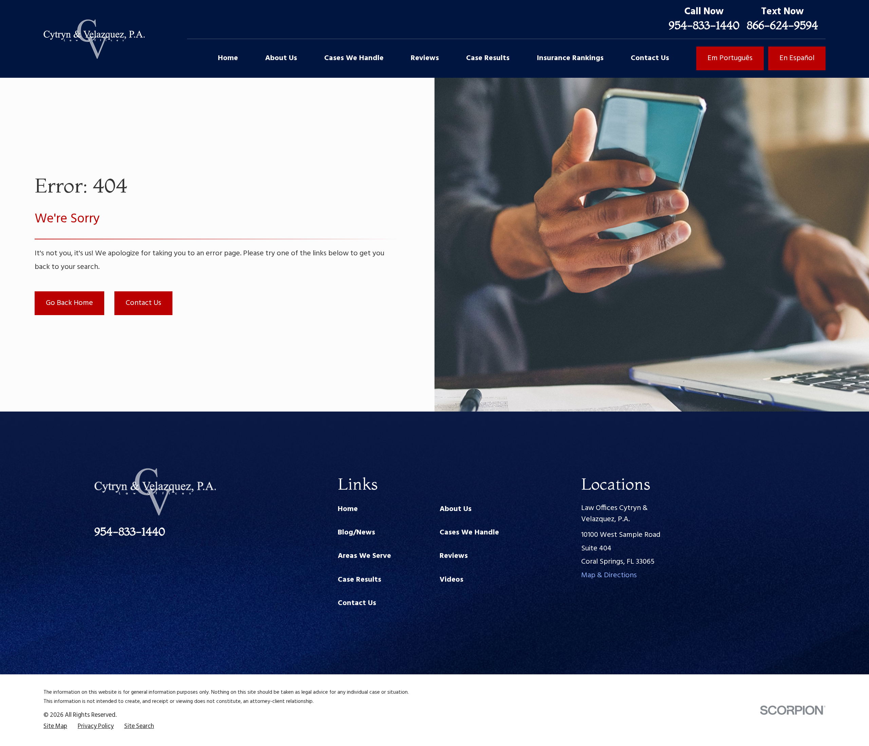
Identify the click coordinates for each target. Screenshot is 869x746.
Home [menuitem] (228, 58)
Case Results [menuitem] (488, 58)
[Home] (94, 39)
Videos (451, 580)
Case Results (359, 580)
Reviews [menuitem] (425, 58)
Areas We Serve (364, 556)
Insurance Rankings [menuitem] (570, 58)
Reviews (454, 556)
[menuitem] (55, 726)
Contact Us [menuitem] (650, 58)
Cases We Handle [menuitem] (354, 58)
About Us (456, 509)
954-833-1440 (704, 25)
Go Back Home (69, 303)
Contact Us (143, 303)
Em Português (730, 58)
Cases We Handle (469, 533)
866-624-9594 (782, 25)
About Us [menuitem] (281, 58)
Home (348, 509)
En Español (796, 58)
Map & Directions (609, 575)
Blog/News (356, 533)
